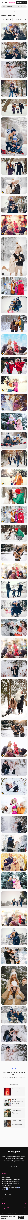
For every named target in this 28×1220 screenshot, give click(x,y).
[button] (14, 1166)
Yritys (3, 1203)
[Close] (26, 1218)
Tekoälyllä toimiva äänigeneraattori (10, 1183)
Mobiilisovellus (5, 1193)
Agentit (5, 1189)
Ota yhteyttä (5, 1208)
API (2, 1191)
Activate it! (21, 1217)
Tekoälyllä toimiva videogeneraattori (11, 1181)
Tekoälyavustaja (6, 1177)
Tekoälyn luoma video (20, 11)
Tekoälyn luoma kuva (7, 11)
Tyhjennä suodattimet (19, 1078)
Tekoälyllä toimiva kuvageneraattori (11, 1179)
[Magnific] (14, 1152)
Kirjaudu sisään (21, 2)
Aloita (3, 1199)
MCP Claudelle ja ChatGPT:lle (10, 1187)
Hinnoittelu (12, 2)
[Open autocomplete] (3, 6)
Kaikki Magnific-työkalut (7, 1195)
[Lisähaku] (25, 19)
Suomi (14, 1166)
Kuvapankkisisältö (6, 1185)
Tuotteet (4, 1173)
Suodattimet (19, 19)
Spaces (3, 1175)
